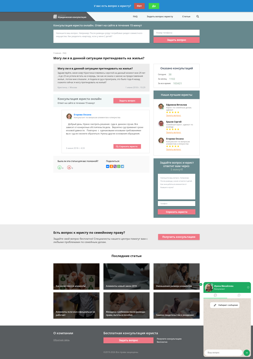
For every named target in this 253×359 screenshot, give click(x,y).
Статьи (186, 16)
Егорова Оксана (82, 114)
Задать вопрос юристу (160, 16)
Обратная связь (61, 340)
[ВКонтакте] (107, 166)
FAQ (135, 16)
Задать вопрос (176, 40)
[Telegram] (122, 166)
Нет (139, 6)
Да (154, 6)
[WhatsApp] (118, 166)
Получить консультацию (178, 237)
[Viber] (115, 166)
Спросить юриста (128, 146)
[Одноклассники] (111, 166)
